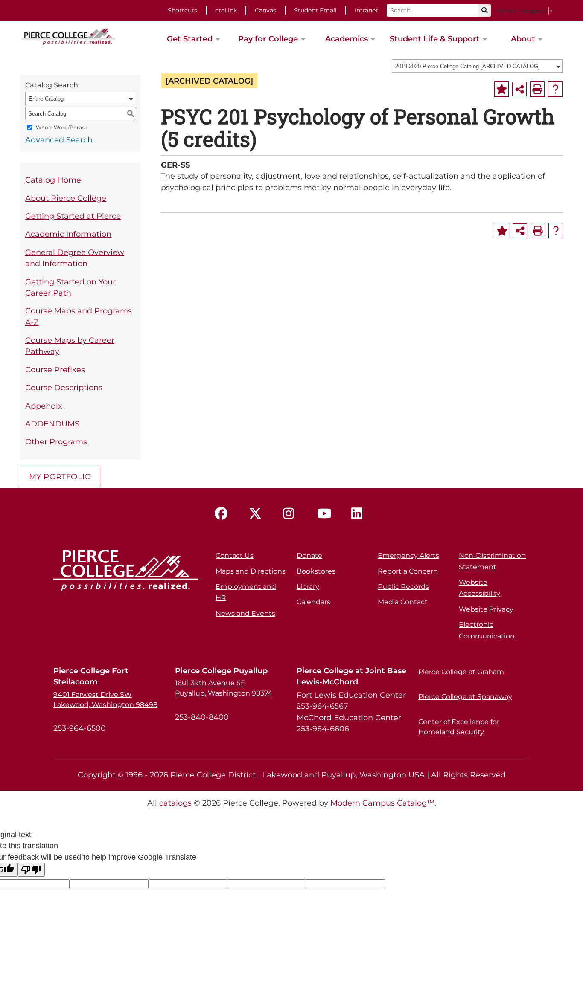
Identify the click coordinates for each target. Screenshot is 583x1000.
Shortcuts (182, 10)
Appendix (43, 405)
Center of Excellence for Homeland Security (458, 727)
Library (308, 587)
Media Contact (403, 602)
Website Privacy (486, 609)
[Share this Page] (519, 89)
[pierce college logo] (68, 36)
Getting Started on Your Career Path (70, 287)
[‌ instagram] (291, 513)
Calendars (313, 602)
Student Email (315, 10)
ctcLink (226, 10)
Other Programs (56, 441)
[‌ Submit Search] (484, 10)
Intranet (366, 10)
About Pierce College (65, 198)
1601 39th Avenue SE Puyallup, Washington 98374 (223, 688)
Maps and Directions (251, 571)
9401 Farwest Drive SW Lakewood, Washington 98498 (105, 699)
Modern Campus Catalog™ (382, 802)
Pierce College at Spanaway (465, 697)
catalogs (175, 802)
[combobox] (477, 66)
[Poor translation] (31, 870)
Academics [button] (346, 38)
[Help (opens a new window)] (555, 89)
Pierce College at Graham (461, 672)
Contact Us (235, 555)
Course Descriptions (63, 387)
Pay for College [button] (268, 38)
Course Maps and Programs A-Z (78, 316)
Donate (309, 555)
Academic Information (68, 233)
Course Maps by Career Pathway (69, 346)
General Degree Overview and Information (74, 258)
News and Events (245, 613)
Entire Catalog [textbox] (46, 99)
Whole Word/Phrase (61, 128)
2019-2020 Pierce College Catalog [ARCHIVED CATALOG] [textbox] (467, 66)
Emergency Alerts (408, 555)
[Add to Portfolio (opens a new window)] (501, 89)
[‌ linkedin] (359, 513)
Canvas (265, 10)
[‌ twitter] (257, 513)
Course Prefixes (55, 369)
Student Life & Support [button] (435, 38)
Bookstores (316, 571)
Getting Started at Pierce (73, 216)
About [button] (523, 38)
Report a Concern (408, 571)
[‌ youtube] (325, 513)
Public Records (403, 587)
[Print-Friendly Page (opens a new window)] (537, 89)
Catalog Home (53, 179)
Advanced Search (59, 139)
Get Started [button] (190, 38)
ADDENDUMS (52, 423)
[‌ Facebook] (223, 513)
